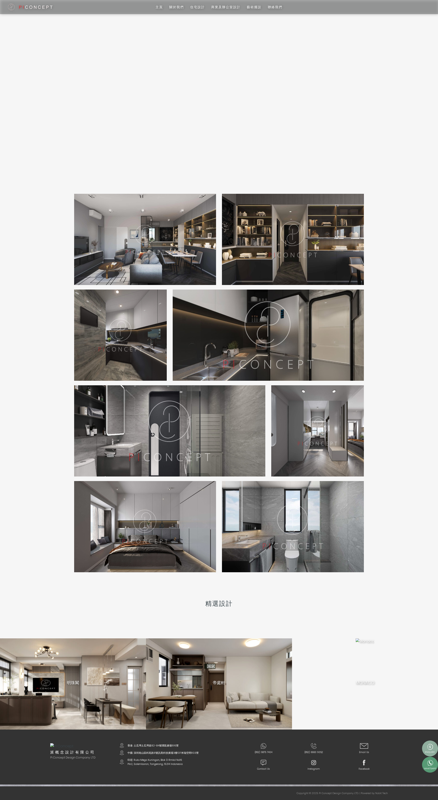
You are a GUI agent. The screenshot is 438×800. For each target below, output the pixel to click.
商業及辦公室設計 (225, 7)
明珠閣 (73, 683)
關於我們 (176, 7)
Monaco (365, 683)
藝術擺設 (254, 7)
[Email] (364, 747)
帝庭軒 (219, 683)
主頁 (159, 7)
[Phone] (313, 747)
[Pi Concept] (30, 6)
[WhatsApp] (263, 747)
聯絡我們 (275, 7)
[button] (431, 86)
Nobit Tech (381, 793)
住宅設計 (197, 7)
